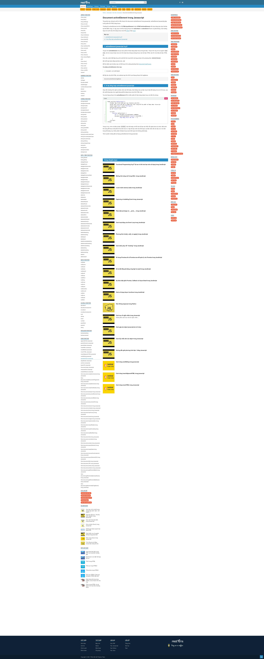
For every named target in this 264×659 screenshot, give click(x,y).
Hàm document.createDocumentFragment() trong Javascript (90, 379)
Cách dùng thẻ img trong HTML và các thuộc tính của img (93, 580)
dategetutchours (85, 184)
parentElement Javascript (87, 343)
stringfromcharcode (85, 103)
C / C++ (82, 9)
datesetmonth (84, 210)
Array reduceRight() (85, 57)
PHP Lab (174, 220)
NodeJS (150, 9)
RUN (166, 98)
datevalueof (83, 256)
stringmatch (83, 114)
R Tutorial (174, 151)
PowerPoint (174, 194)
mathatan (83, 269)
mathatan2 (83, 271)
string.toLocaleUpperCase (87, 136)
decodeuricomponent (86, 307)
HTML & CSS (175, 54)
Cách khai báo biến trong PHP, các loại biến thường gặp (92, 553)
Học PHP (112, 643)
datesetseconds (84, 212)
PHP (120, 9)
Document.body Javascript (87, 367)
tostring (82, 93)
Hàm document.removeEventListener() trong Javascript (90, 454)
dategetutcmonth (85, 190)
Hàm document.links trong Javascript (90, 437)
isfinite (82, 78)
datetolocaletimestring (86, 243)
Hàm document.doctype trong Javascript (90, 391)
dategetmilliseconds (86, 166)
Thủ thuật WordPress (177, 27)
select (128, 31)
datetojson (83, 237)
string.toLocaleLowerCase (87, 134)
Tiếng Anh (174, 204)
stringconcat (84, 152)
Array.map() (83, 17)
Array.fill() (83, 30)
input (134, 31)
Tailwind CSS (175, 71)
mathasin (83, 266)
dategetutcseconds (85, 193)
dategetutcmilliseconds (86, 186)
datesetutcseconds (85, 230)
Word (173, 191)
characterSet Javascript (86, 369)
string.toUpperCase (85, 143)
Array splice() (84, 68)
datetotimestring (85, 250)
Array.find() (83, 32)
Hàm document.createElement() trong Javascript (90, 384)
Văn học (174, 212)
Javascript (103, 9)
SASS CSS (174, 61)
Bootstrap (114, 9)
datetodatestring (85, 232)
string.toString (84, 141)
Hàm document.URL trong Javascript (90, 463)
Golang (173, 141)
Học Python (113, 648)
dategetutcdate (84, 177)
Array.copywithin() (85, 26)
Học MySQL (174, 98)
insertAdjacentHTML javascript (88, 354)
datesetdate (83, 199)
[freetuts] (91, 2)
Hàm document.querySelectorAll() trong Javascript (90, 458)
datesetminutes (84, 208)
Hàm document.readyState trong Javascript (89, 450)
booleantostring (84, 333)
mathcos (83, 295)
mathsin (83, 293)
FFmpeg (174, 183)
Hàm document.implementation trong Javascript (90, 421)
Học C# (173, 129)
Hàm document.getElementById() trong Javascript (90, 471)
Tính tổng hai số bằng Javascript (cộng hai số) (92, 543)
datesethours (84, 204)
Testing (173, 175)
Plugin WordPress (176, 22)
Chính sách (84, 648)
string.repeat (84, 116)
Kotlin (173, 139)
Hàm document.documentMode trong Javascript (90, 398)
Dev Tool (174, 180)
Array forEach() (84, 37)
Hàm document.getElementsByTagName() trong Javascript (90, 485)
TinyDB (173, 113)
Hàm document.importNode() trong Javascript (89, 425)
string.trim (83, 145)
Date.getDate (84, 157)
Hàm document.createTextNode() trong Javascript (90, 388)
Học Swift (174, 134)
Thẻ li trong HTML (90, 561)
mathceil (83, 273)
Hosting (96, 6)
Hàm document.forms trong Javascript (90, 410)
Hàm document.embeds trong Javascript (90, 408)
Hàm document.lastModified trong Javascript (89, 433)
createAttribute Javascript (87, 372)
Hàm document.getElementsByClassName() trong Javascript (90, 475)
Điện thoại (98, 648)
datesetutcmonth (85, 228)
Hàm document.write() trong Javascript (90, 465)
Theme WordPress (176, 20)
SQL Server (138, 9)
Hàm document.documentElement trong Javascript (90, 394)
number (82, 321)
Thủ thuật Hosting (176, 36)
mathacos (83, 264)
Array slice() (84, 61)
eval (82, 314)
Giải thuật (88, 9)
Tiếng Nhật (174, 209)
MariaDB (174, 115)
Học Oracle (174, 105)
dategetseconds (85, 171)
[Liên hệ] (182, 2)
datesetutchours (85, 221)
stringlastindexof (85, 110)
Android (173, 164)
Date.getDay (84, 160)
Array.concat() (84, 24)
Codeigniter (174, 80)
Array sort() (83, 65)
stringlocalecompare (86, 112)
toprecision (83, 91)
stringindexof (84, 108)
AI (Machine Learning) (177, 153)
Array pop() (83, 50)
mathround (83, 291)
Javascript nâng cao (86, 498)
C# (132, 9)
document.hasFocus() (145, 64)
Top (261, 657)
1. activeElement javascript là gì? (113, 37)
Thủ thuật (102, 6)
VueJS (173, 64)
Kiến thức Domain (176, 38)
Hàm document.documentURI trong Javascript (89, 402)
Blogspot (174, 92)
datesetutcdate (84, 217)
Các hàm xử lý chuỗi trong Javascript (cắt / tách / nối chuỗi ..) (92, 511)
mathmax (83, 282)
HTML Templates (176, 17)
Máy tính (98, 643)
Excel (173, 189)
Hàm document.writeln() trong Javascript (90, 468)
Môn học (114, 6)
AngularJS (174, 46)
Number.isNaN (84, 82)
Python (128, 9)
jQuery (108, 9)
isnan (82, 318)
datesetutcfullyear (85, 219)
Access (173, 196)
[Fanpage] (180, 2)
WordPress (90, 6)
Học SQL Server (176, 108)
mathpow (83, 286)
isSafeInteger (84, 84)
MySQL (144, 9)
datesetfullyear (84, 201)
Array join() (83, 43)
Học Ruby (174, 131)
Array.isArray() (84, 41)
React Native (175, 159)
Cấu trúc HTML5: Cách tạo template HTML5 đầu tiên (93, 575)
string (82, 327)
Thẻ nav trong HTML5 (91, 566)
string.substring (84, 132)
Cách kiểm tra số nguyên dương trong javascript (92, 534)
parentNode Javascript (86, 345)
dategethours (84, 164)
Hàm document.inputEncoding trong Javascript (89, 429)
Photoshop (174, 198)
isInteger (83, 80)
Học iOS (174, 162)
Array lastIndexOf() (85, 46)
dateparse (83, 197)
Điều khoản (84, 650)
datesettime (83, 215)
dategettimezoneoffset (86, 175)
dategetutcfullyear (85, 182)
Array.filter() (83, 19)
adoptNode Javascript (86, 361)
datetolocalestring (85, 245)
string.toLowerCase (85, 138)
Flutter (173, 167)
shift (82, 59)
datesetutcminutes (85, 226)
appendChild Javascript (86, 341)
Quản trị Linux (175, 33)
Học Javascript (114, 646)
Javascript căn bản (86, 493)
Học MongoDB (175, 100)
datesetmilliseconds (85, 206)
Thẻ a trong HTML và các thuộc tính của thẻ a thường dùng (93, 586)
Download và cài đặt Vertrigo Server (93, 557)
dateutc (82, 254)
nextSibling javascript (86, 356)
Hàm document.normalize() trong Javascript (89, 440)
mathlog (83, 280)
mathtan (83, 300)
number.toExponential (86, 87)
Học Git (173, 173)
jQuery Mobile (175, 51)
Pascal (173, 126)
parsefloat (83, 323)
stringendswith (84, 101)
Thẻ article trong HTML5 (92, 570)
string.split (83, 125)
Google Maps (84, 500)
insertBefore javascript (86, 349)
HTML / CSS (96, 9)
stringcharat (83, 147)
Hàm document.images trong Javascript (90, 418)
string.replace (84, 119)
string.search (84, 121)
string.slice (83, 123)
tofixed (82, 89)
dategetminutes (84, 168)
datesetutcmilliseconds (86, 223)
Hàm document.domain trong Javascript (90, 406)
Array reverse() (84, 48)
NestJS (173, 66)
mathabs (83, 262)
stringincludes (84, 105)
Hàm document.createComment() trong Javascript (90, 375)
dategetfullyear (84, 162)
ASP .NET (174, 149)
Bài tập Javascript (85, 495)
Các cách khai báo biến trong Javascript (92, 520)
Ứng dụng (98, 650)
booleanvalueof (84, 335)
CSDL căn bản (175, 103)
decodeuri (83, 305)
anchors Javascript (85, 363)
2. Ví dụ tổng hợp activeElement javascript (115, 39)
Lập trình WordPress (177, 25)
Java (124, 9)
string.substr (84, 130)
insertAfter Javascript (86, 347)
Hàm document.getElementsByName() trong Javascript (90, 480)
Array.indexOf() (84, 39)
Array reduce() (84, 54)
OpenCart (174, 87)
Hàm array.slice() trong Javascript (92, 538)
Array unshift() (84, 70)
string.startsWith (85, 127)
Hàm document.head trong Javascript (90, 416)
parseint (83, 325)
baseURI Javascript (85, 365)
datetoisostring (84, 234)
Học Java (112, 650)
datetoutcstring (84, 252)
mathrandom (84, 289)
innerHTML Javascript (86, 352)
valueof (82, 72)
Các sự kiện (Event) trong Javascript (92, 525)
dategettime (83, 173)
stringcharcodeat (85, 149)
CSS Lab (174, 218)
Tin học (108, 6)
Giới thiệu (83, 643)
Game (97, 646)
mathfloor (83, 277)
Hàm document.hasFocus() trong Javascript (89, 413)
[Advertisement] (91, 611)
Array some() (84, 63)
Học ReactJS (175, 69)
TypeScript (174, 59)
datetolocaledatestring (86, 241)
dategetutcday (84, 179)
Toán (173, 207)
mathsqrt (83, 297)
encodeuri (83, 310)
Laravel (173, 82)
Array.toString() (84, 21)
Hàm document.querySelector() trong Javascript (90, 446)
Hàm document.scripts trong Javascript (90, 443)
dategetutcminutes (85, 188)
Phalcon (174, 85)
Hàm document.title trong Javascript (89, 461)
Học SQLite (174, 110)
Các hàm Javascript (86, 502)
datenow (83, 195)
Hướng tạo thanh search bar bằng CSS (93, 529)
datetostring (83, 248)
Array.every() (84, 28)
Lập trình (83, 6)
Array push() (84, 52)
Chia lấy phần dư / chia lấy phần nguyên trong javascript (93, 516)
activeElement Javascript (87, 358)
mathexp (83, 275)
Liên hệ (82, 646)
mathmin (83, 284)
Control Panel (175, 178)
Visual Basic (175, 146)
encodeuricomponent (86, 312)
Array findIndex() (85, 35)
